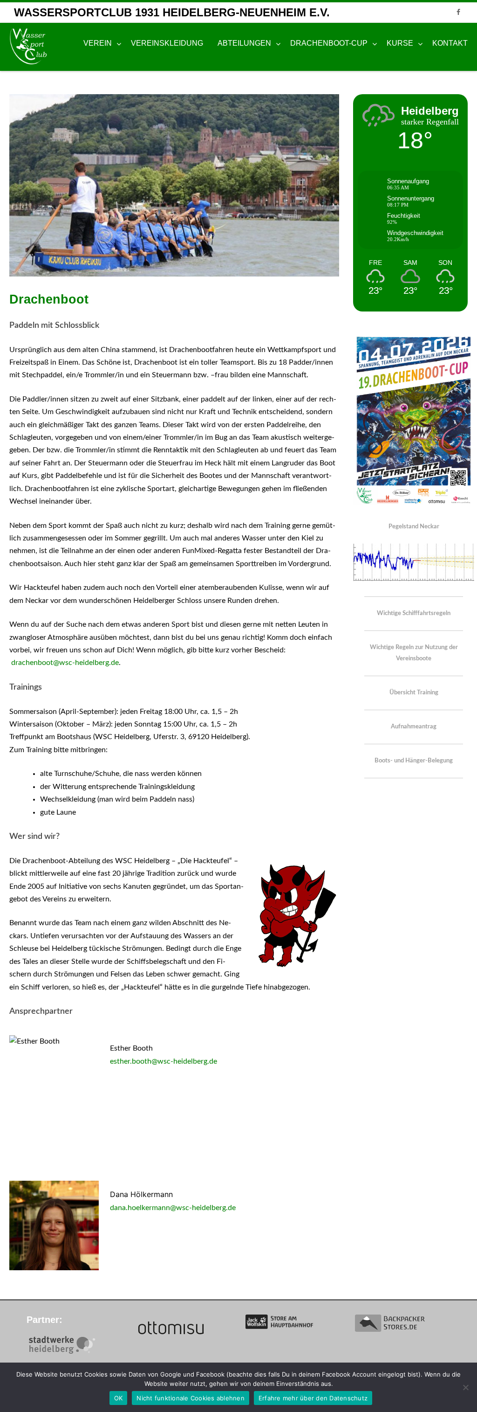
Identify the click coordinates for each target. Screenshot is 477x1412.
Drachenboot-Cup (329, 43)
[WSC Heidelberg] (30, 47)
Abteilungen (244, 43)
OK (118, 1398)
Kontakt (450, 43)
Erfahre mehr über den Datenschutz (313, 1398)
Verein (97, 43)
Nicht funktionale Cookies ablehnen (190, 1398)
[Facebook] (458, 12)
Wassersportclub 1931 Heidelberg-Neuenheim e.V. (172, 12)
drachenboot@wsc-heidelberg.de (65, 662)
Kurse (400, 43)
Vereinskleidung (167, 43)
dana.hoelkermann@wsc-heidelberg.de (173, 1207)
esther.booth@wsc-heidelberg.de (163, 1061)
